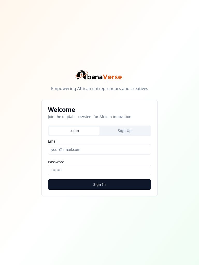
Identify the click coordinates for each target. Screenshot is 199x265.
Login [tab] (74, 130)
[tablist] (99, 131)
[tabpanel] (99, 164)
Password (56, 161)
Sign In (99, 184)
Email (53, 141)
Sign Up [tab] (125, 130)
